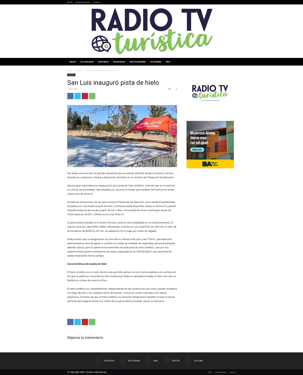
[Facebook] (212, 2)
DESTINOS (103, 61)
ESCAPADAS (119, 61)
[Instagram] (217, 2)
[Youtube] (233, 2)
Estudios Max (114, 372)
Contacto (97, 2)
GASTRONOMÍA (138, 61)
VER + (168, 61)
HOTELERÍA (155, 61)
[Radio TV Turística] (151, 31)
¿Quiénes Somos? (82, 2)
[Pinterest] (85, 96)
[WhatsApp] (92, 96)
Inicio (69, 70)
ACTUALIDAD (87, 61)
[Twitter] (228, 2)
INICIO (69, 2)
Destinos (79, 70)
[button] (232, 61)
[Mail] (223, 2)
